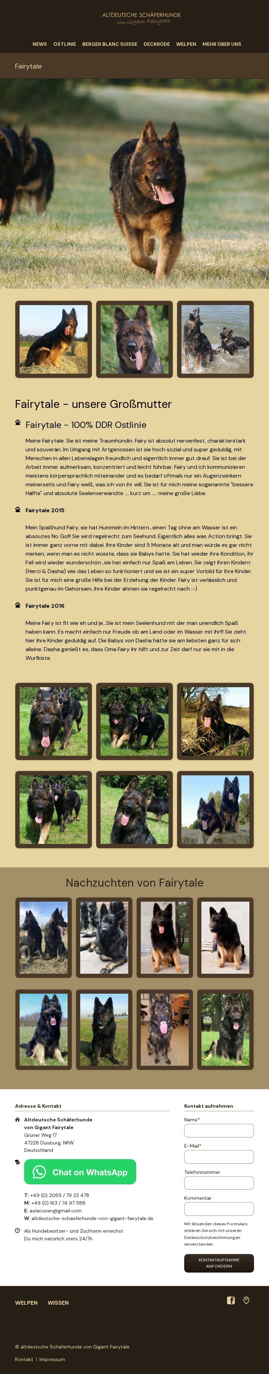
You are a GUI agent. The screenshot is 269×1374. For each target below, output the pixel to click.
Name (195, 1119)
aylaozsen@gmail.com (56, 1210)
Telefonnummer (202, 1172)
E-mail (155, 1324)
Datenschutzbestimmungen (212, 1237)
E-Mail (195, 1145)
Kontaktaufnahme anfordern (219, 1263)
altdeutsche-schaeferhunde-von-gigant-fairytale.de (92, 1218)
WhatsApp (113, 1324)
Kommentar (198, 1198)
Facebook (127, 1324)
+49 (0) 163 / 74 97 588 (58, 1203)
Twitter (141, 1324)
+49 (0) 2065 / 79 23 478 (59, 1195)
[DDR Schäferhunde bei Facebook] (231, 1300)
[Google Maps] (246, 1300)
